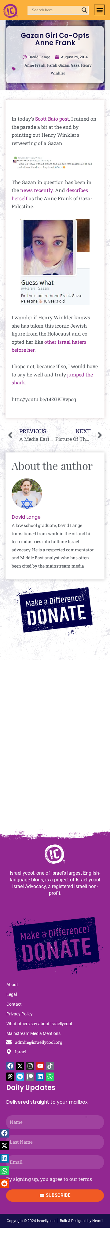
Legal (11, 994)
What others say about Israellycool (39, 1023)
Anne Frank (35, 65)
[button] (99, 10)
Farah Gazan (58, 65)
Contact (14, 1004)
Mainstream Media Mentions (33, 1033)
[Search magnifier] (84, 10)
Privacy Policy (19, 1013)
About (12, 984)
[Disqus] (55, 748)
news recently (36, 190)
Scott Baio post (52, 118)
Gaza (75, 65)
